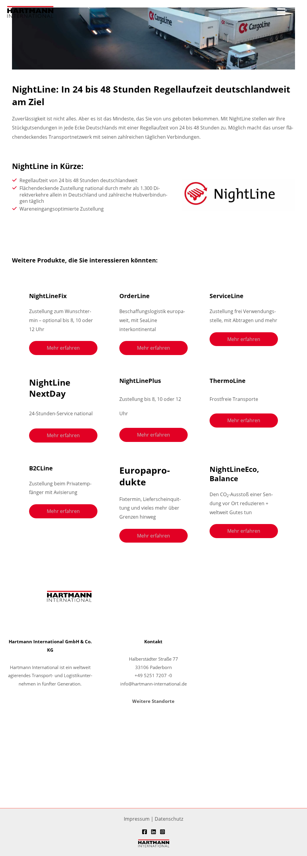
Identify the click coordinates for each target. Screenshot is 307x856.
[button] (298, 12)
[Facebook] (144, 831)
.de (183, 684)
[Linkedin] (153, 831)
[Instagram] (162, 831)
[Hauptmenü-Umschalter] (281, 11)
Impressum (137, 818)
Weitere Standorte (153, 701)
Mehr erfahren (63, 347)
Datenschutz (169, 818)
